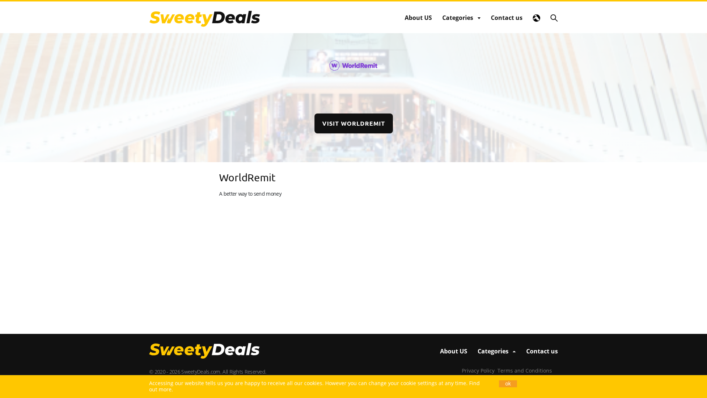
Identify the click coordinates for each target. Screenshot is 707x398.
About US (418, 18)
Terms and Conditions (524, 370)
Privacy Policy (478, 370)
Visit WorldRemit (353, 123)
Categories (457, 18)
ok (508, 383)
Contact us (507, 18)
